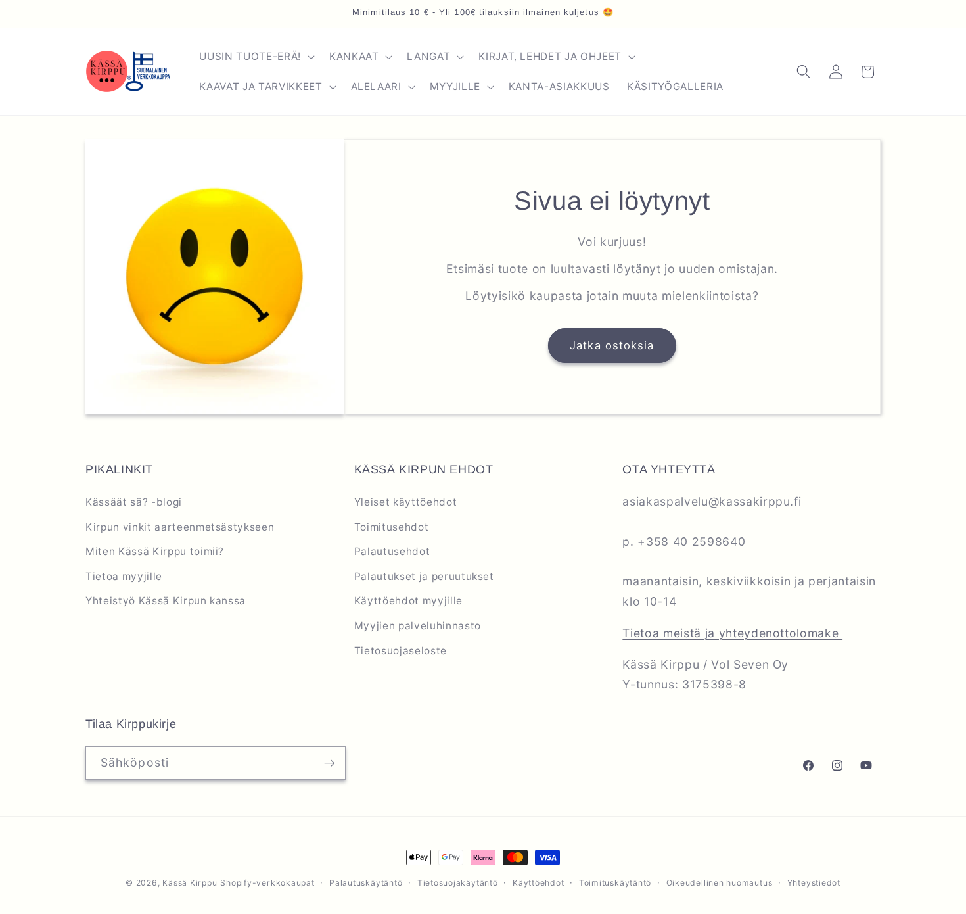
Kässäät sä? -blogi (133, 502)
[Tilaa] (329, 763)
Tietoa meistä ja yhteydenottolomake (732, 633)
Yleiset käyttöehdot (405, 502)
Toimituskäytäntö (615, 883)
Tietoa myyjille (123, 576)
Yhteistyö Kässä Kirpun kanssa (165, 600)
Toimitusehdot (391, 527)
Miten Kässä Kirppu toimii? (154, 551)
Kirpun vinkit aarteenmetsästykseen (179, 527)
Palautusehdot (392, 551)
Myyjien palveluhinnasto (417, 625)
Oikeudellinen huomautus (719, 883)
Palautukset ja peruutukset (424, 576)
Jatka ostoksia (612, 345)
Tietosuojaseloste (400, 650)
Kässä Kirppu (189, 883)
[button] (255, 56)
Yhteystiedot (813, 883)
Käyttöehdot (538, 883)
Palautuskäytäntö (365, 883)
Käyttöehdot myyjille (408, 600)
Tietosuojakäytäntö (457, 883)
